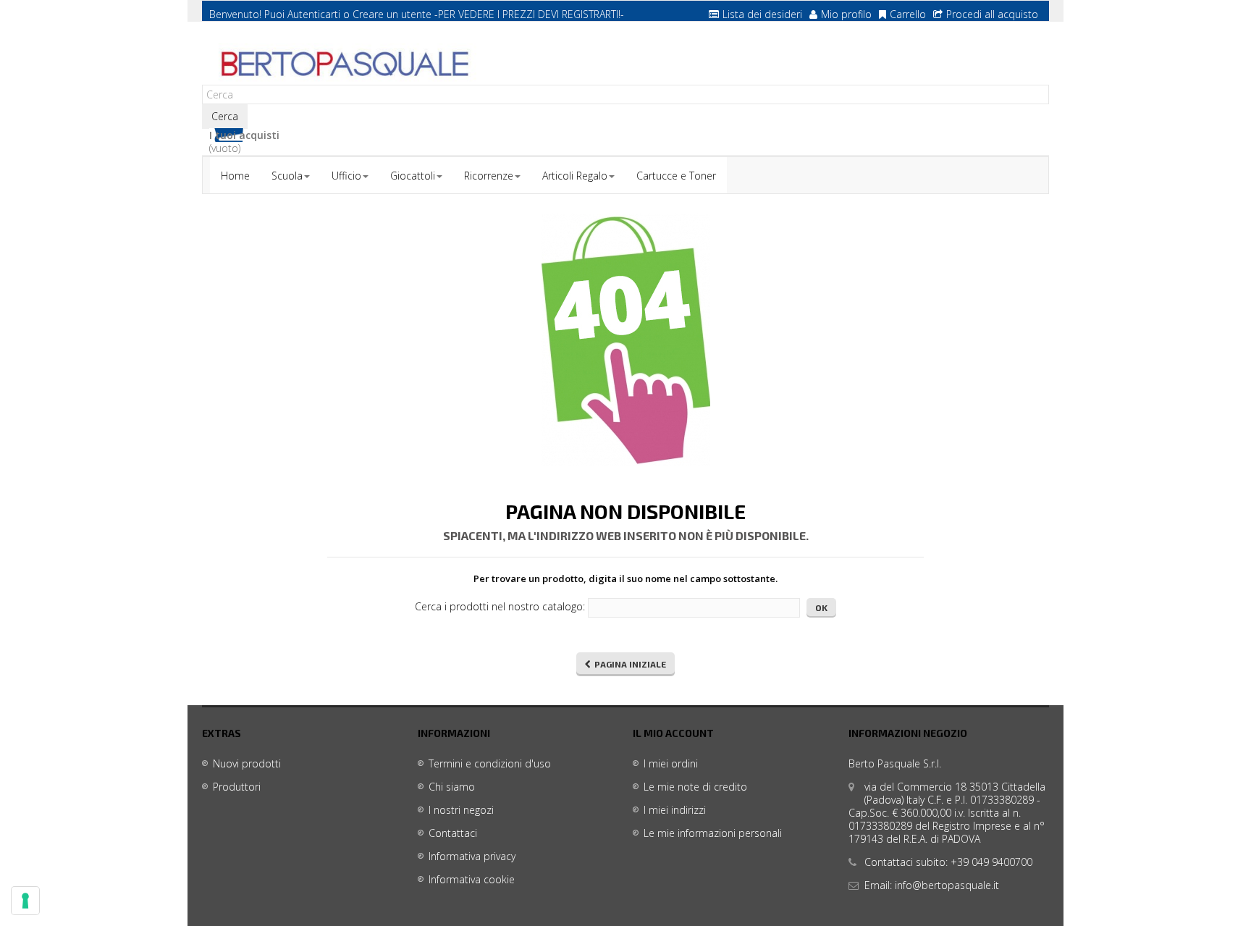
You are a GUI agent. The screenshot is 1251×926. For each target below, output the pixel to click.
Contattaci (453, 833)
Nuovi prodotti (247, 763)
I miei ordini (671, 763)
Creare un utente (392, 14)
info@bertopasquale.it (947, 885)
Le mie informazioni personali (713, 833)
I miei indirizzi (675, 810)
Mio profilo (846, 14)
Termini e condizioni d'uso (490, 763)
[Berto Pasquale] (343, 64)
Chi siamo (452, 787)
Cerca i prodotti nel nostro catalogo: (500, 606)
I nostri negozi (461, 810)
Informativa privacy (472, 856)
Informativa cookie (472, 879)
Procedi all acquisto (992, 14)
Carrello (908, 14)
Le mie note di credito (695, 787)
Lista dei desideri (762, 14)
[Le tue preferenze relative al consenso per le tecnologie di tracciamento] (25, 900)
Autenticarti (313, 14)
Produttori (237, 787)
